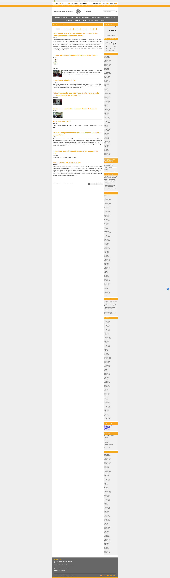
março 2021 (106, 90)
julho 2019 (106, 105)
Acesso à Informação (64, 5)
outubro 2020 (107, 96)
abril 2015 (106, 149)
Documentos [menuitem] (77, 20)
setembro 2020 (107, 97)
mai (75, 28)
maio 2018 (106, 114)
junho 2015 (106, 146)
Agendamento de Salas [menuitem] (109, 17)
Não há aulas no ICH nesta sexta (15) (67, 163)
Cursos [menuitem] (71, 17)
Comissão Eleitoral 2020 (109, 435)
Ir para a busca (74, 3)
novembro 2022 (107, 74)
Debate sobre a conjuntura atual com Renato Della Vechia (75, 109)
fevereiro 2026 (107, 57)
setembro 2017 (107, 122)
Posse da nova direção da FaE (64, 80)
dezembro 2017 (107, 118)
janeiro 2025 (106, 202)
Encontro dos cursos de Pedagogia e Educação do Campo (75, 55)
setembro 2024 (107, 66)
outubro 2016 (107, 129)
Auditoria (73, 5)
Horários (106, 442)
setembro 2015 (107, 283)
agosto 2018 (106, 112)
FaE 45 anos (106, 440)
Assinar (106, 169)
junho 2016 (106, 133)
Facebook (101, 575)
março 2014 (106, 155)
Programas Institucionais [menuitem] (82, 17)
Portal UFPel (56, 5)
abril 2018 (106, 116)
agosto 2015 (106, 145)
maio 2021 (106, 88)
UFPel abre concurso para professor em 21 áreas (109, 186)
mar (69, 28)
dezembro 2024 (107, 64)
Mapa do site (113, 3)
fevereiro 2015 (107, 291)
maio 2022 (106, 78)
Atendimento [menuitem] (69, 20)
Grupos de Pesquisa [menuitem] (96, 17)
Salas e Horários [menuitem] (93, 20)
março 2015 (106, 150)
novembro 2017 (107, 259)
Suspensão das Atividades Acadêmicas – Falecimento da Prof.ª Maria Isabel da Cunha (110, 180)
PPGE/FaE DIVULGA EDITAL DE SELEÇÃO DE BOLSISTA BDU (110, 177)
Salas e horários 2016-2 (62, 121)
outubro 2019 (107, 102)
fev (65, 28)
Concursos (84, 5)
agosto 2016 (106, 130)
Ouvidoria (103, 5)
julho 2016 (106, 271)
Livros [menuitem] (85, 20)
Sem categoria (107, 447)
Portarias (109, 5)
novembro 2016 (107, 267)
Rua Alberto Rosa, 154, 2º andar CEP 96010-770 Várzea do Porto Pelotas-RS (110, 427)
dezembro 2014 (107, 153)
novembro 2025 (107, 60)
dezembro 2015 (107, 279)
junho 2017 (106, 125)
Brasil (57, 1)
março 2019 (106, 108)
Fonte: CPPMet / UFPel (110, 50)
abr (72, 28)
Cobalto (78, 5)
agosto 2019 (106, 104)
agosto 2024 (106, 68)
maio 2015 (106, 287)
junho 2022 (106, 77)
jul (82, 28)
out (92, 28)
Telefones (114, 5)
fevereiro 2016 (107, 138)
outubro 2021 (107, 81)
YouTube (104, 575)
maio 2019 (106, 106)
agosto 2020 (106, 98)
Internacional (96, 5)
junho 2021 (106, 86)
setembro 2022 (107, 76)
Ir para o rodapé (83, 3)
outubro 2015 (107, 142)
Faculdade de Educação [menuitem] (61, 17)
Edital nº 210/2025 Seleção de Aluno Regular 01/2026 (110, 189)
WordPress (61, 575)
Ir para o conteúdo (56, 3)
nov (95, 28)
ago (85, 28)
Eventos (105, 439)
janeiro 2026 (106, 198)
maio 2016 (106, 134)
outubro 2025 (107, 61)
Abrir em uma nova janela (110, 26)
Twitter (108, 575)
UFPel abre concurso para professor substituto (109, 183)
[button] (106, 30)
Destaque (106, 437)
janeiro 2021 (106, 92)
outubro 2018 (107, 110)
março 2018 (106, 117)
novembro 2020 (107, 94)
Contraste (105, 3)
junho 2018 (106, 113)
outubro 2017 (107, 121)
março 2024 (106, 69)
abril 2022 (106, 80)
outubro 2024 (107, 65)
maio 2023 (106, 70)
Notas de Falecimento (108, 444)
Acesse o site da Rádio (111, 35)
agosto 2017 (106, 263)
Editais (89, 5)
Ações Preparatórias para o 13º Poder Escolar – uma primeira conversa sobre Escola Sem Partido (76, 94)
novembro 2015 (107, 141)
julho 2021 (106, 85)
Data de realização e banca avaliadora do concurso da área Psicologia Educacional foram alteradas (75, 34)
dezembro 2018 (107, 109)
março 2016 (106, 137)
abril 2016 (106, 275)
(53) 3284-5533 (107, 429)
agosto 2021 (106, 84)
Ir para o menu (65, 3)
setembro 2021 (107, 82)
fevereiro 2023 (107, 72)
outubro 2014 (107, 154)
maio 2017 (106, 126)
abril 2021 (106, 89)
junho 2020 (106, 100)
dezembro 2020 (107, 93)
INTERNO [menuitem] (102, 20)
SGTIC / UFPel (74, 575)
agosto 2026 (106, 56)
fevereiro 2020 (107, 101)
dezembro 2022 (107, 73)
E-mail (111, 575)
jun (78, 28)
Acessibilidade (97, 3)
